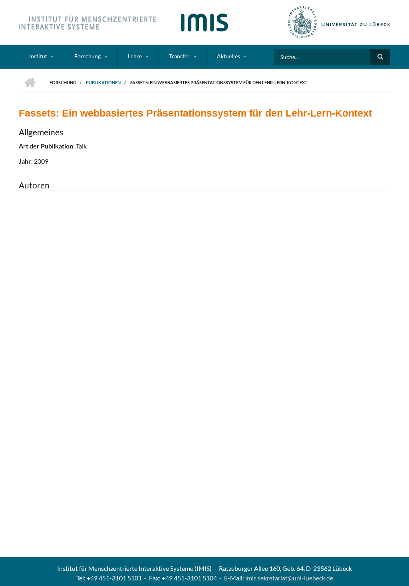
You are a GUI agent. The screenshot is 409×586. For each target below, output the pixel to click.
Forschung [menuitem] (87, 56)
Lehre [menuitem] (135, 56)
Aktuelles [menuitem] (228, 56)
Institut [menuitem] (38, 56)
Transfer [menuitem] (179, 56)
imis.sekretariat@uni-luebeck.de (289, 578)
